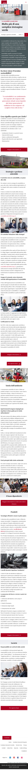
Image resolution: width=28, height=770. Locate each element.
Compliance (24, 751)
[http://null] (25, 757)
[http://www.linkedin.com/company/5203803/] (10, 757)
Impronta (16, 748)
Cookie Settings (23, 748)
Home (10, 742)
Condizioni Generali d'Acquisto (20, 742)
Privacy (25, 745)
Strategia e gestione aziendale (8, 34)
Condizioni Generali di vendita (7, 745)
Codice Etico (9, 748)
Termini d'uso (19, 745)
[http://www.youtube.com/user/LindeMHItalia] (14, 757)
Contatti (3, 748)
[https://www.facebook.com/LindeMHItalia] (18, 757)
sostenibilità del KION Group (7, 216)
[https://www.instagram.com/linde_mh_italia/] (22, 757)
